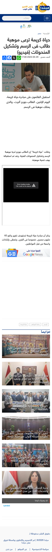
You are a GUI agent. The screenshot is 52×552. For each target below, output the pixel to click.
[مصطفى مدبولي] (26, 428)
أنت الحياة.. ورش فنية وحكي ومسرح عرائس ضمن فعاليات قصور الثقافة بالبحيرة (28, 461)
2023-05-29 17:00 (29, 57)
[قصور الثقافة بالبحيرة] (26, 455)
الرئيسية (46, 33)
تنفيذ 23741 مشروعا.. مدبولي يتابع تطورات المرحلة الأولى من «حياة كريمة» (27, 435)
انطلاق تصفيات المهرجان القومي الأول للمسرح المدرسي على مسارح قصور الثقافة (27, 351)
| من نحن (12, 549)
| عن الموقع (25, 549)
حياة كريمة (23, 324)
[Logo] (26, 7)
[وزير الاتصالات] (26, 373)
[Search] (3, 16)
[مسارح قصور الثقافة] (26, 346)
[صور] (26, 401)
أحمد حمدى (45, 57)
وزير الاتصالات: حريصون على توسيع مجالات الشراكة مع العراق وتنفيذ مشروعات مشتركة (29, 379)
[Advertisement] (26, 290)
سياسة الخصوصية (41, 549)
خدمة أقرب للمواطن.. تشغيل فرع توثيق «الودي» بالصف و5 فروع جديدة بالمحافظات (27, 406)
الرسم (45, 324)
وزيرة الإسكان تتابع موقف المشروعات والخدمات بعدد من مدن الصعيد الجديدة (27, 489)
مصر (39, 33)
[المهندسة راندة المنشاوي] (26, 482)
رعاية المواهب (35, 324)
